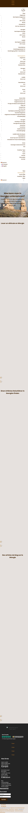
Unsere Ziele (22, 98)
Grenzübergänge (21, 130)
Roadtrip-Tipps (21, 150)
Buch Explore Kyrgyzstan (19, 17)
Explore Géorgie (4, 765)
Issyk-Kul (23, 105)
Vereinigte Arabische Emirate (18, 144)
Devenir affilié (4, 774)
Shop (24, 13)
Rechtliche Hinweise (4, 809)
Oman (23, 89)
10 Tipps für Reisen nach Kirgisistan (16, 103)
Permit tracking (4, 786)
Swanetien (22, 125)
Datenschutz (11, 809)
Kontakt (23, 159)
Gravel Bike (22, 63)
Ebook (23, 22)
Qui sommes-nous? (5, 770)
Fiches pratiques (5, 782)
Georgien (23, 29)
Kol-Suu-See (22, 109)
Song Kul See (22, 107)
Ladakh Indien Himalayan (19, 134)
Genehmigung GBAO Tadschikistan (16, 51)
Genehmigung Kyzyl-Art (19, 49)
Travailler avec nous (5, 773)
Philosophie (22, 157)
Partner (23, 155)
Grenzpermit (22, 24)
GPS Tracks (22, 20)
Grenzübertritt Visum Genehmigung (16, 139)
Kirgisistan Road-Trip (19, 100)
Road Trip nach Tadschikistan (17, 137)
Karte (23, 19)
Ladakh (23, 40)
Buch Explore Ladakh (20, 42)
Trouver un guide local (6, 785)
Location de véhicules (6, 783)
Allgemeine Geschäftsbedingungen (17, 807)
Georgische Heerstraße (19, 123)
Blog (2, 780)
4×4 (24, 59)
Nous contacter (4, 775)
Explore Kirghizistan (5, 763)
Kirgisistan (22, 15)
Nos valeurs (3, 771)
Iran (24, 146)
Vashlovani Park (21, 129)
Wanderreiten (21, 65)
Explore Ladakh (4, 762)
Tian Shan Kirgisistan (20, 112)
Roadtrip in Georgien (20, 121)
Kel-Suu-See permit (20, 26)
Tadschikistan (21, 47)
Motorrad (22, 61)
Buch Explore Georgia (20, 31)
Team (23, 152)
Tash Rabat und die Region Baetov (16, 111)
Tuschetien (22, 127)
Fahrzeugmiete (21, 56)
